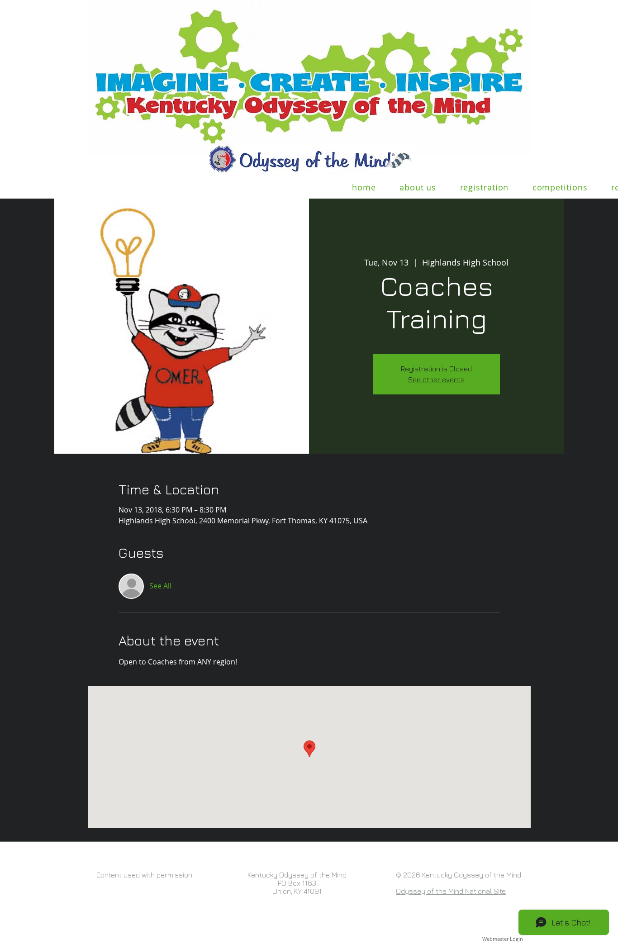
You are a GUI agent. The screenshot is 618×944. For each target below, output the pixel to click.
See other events (436, 379)
